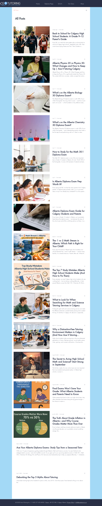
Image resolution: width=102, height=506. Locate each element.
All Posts (16, 10)
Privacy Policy (70, 502)
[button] (86, 10)
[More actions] (85, 30)
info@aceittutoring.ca (81, 502)
